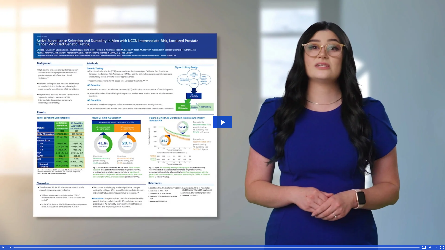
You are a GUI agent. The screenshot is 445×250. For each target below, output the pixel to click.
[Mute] (430, 247)
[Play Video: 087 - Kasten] (222, 122)
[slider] (216, 247)
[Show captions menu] (424, 247)
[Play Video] (3, 247)
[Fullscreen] (442, 247)
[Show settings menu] (436, 247)
